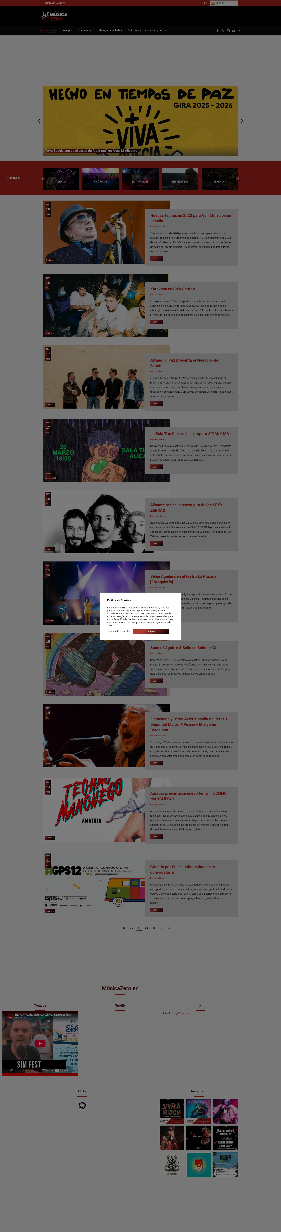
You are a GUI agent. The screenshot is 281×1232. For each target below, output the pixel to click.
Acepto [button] (151, 631)
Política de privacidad (119, 631)
